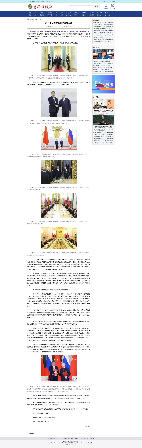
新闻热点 (92, 15)
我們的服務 (70, 438)
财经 (62, 15)
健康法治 (84, 15)
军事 (56, 12)
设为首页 (107, 1)
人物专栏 (92, 12)
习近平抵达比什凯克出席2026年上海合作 (103, 30)
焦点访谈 (107, 12)
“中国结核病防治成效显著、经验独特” (103, 28)
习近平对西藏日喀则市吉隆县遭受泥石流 (103, 136)
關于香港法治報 (51, 438)
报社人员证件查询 (84, 438)
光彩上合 (68, 15)
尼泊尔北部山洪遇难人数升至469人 (102, 41)
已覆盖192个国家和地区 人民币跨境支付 (103, 33)
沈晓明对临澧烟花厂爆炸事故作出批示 (103, 67)
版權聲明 (92, 438)
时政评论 (42, 12)
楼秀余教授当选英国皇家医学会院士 (102, 65)
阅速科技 (74, 444)
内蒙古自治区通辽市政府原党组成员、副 (103, 26)
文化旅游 (68, 12)
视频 (35, 15)
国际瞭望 (49, 12)
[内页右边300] (103, 93)
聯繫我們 (77, 438)
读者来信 (76, 12)
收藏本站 (112, 1)
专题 (56, 15)
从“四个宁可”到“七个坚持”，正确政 (103, 126)
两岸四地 (49, 15)
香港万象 (42, 15)
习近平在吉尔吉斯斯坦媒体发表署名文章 (103, 134)
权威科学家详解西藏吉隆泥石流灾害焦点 (103, 39)
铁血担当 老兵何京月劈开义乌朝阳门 (102, 61)
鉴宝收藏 (107, 15)
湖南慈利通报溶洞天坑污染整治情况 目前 (103, 71)
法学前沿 (84, 12)
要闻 (30, 12)
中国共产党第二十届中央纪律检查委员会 (103, 142)
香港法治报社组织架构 (61, 438)
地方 (35, 12)
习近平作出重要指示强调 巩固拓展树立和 (103, 140)
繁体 (104, 1)
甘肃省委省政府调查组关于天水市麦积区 (103, 63)
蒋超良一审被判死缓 (99, 37)
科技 (62, 12)
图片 (30, 15)
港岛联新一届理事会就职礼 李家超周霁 (103, 22)
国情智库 (99, 15)
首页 (33, 19)
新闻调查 (76, 15)
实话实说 (99, 12)
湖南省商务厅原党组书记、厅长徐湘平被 (103, 35)
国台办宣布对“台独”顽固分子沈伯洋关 (103, 69)
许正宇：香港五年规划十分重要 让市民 (103, 24)
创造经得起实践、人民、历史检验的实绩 (103, 110)
